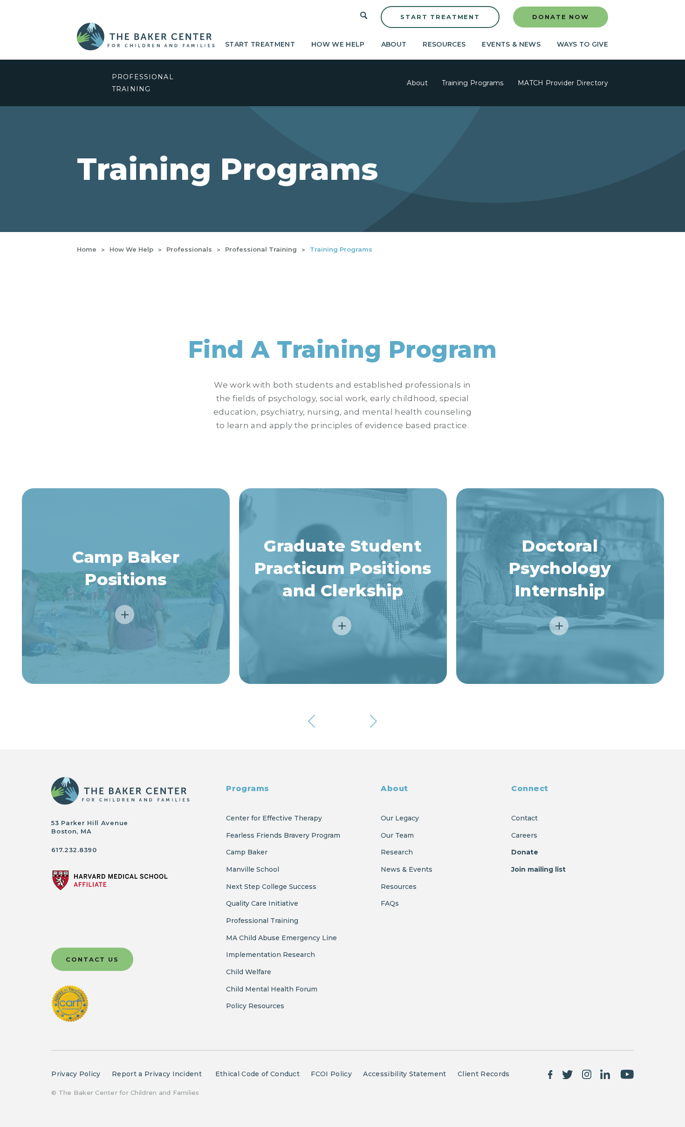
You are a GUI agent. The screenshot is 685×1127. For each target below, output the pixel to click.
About (394, 44)
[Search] (363, 17)
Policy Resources (255, 1006)
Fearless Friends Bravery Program (283, 835)
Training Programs (473, 83)
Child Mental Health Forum (272, 989)
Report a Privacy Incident (158, 1074)
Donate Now (560, 16)
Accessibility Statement (404, 1074)
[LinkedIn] (605, 1073)
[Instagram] (586, 1073)
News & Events (406, 869)
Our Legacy (400, 818)
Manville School (252, 869)
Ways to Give (582, 44)
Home (86, 249)
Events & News (511, 44)
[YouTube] (627, 1073)
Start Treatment (440, 16)
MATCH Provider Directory (563, 83)
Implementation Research (270, 954)
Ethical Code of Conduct (257, 1074)
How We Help (338, 44)
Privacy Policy (75, 1074)
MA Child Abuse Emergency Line (281, 938)
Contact (524, 818)
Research (397, 852)
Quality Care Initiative (262, 903)
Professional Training (261, 249)
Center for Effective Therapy (274, 818)
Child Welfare (248, 972)
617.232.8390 (73, 850)
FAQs (390, 903)
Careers (524, 835)
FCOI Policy (331, 1074)
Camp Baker (246, 852)
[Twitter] (567, 1073)
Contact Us (92, 959)
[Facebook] (550, 1073)
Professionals (189, 249)
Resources (444, 44)
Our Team (397, 835)
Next (370, 721)
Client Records (483, 1074)
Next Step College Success (271, 886)
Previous (314, 721)
